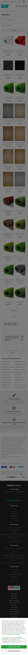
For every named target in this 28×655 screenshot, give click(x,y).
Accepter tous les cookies (14, 646)
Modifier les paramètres (14, 651)
